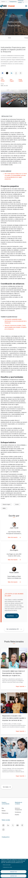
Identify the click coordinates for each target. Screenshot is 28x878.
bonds (17, 504)
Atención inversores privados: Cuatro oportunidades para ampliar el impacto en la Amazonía (16, 327)
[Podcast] (22, 825)
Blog (3, 808)
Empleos (17, 814)
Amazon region (6, 504)
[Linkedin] (8, 825)
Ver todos (5, 787)
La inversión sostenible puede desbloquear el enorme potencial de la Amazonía (15, 321)
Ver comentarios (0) (12, 629)
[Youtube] (17, 825)
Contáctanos (18, 812)
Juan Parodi (2, 80)
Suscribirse (10, 616)
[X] (12, 825)
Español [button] (3, 1)
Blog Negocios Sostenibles (16, 15)
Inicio (6, 15)
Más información (12, 537)
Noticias (3, 810)
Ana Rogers (12, 80)
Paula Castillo (21, 80)
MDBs (4, 508)
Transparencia (12, 1)
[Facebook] (3, 825)
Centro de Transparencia (18, 808)
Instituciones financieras (15, 16)
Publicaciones (5, 813)
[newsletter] (3, 829)
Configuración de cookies (7, 867)
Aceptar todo (13, 876)
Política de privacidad (6, 864)
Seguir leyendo (20, 686)
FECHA (2, 83)
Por (2, 78)
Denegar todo (13, 871)
